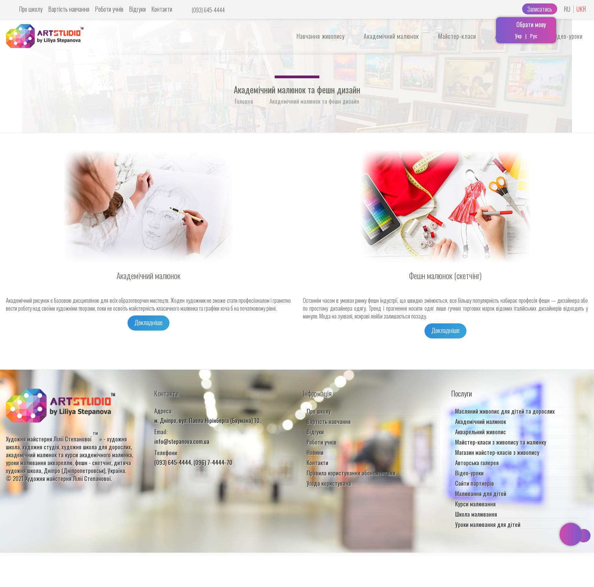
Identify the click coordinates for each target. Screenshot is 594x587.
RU (567, 9)
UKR (581, 9)
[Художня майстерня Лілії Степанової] (45, 33)
